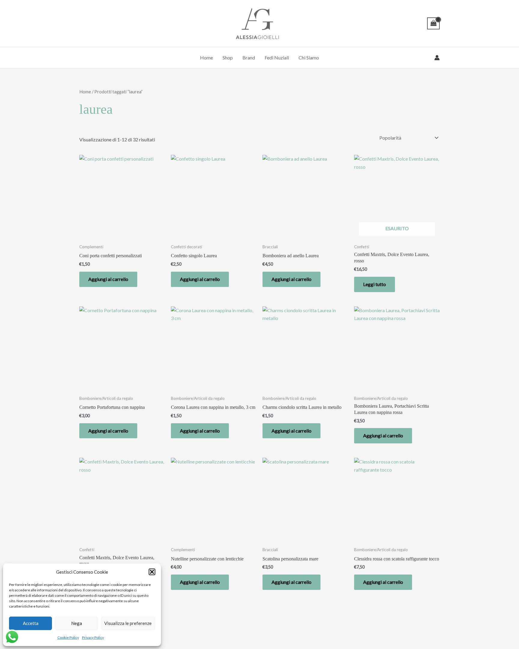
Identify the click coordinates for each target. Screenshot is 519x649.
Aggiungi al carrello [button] (108, 279)
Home (206, 57)
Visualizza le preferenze (128, 623)
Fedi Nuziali (277, 57)
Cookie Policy (68, 637)
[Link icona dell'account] (437, 57)
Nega (76, 623)
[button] (152, 572)
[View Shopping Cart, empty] (433, 23)
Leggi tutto (374, 284)
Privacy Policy (93, 637)
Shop (228, 57)
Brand (248, 57)
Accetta (30, 623)
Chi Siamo (309, 57)
